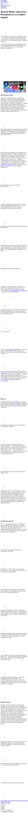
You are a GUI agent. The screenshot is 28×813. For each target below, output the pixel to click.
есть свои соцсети (11, 571)
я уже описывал (15, 401)
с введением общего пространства (18, 290)
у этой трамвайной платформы (12, 163)
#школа (8, 800)
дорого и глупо (4, 372)
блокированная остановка (12, 349)
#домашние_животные (16, 800)
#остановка (3, 800)
